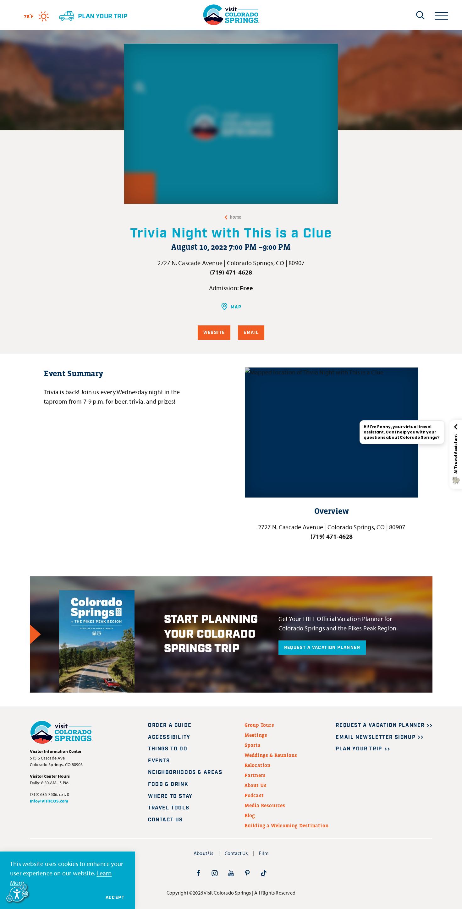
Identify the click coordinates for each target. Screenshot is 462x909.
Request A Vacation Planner (322, 647)
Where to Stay (170, 796)
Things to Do (167, 749)
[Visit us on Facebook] (198, 872)
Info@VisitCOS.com (49, 801)
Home (235, 217)
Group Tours (259, 725)
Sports (253, 745)
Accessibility (169, 737)
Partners (255, 775)
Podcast (254, 795)
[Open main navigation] (441, 15)
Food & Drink (168, 784)
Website (214, 332)
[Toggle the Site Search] (420, 15)
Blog (250, 815)
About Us (256, 785)
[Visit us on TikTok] (264, 872)
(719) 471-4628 (231, 272)
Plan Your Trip (359, 749)
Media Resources (265, 805)
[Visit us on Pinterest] (247, 872)
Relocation (258, 765)
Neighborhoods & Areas (185, 772)
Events (159, 761)
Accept (115, 898)
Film (263, 853)
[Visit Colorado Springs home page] (231, 15)
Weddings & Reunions (271, 755)
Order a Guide (170, 725)
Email (251, 332)
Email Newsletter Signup (375, 737)
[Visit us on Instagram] (214, 872)
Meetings (256, 735)
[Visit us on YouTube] (231, 872)
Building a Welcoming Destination (286, 825)
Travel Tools (168, 808)
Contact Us (165, 820)
